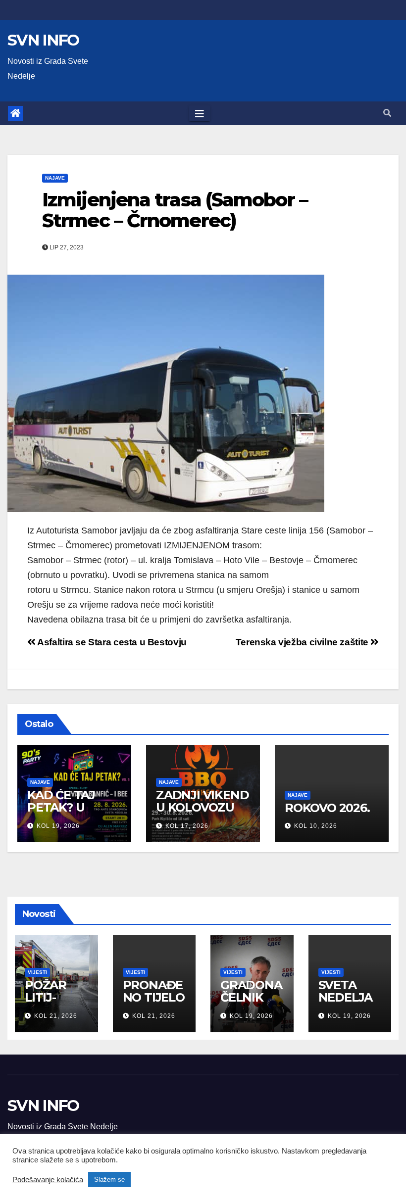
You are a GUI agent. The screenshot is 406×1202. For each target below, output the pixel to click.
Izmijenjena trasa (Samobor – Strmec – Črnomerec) (174, 210)
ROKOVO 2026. (327, 808)
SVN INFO (43, 40)
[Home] (15, 113)
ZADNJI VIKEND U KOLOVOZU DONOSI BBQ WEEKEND (202, 813)
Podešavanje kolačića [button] (47, 1180)
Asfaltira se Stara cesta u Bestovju (111, 642)
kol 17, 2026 (186, 825)
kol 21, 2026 (55, 1015)
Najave (55, 178)
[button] (387, 113)
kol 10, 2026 (315, 825)
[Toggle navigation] (199, 113)
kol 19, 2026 (58, 825)
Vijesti (37, 972)
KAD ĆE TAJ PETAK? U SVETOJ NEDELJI (61, 813)
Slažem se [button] (109, 1179)
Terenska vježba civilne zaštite (303, 642)
